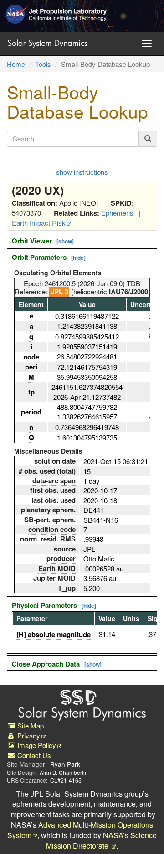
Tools (43, 64)
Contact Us (33, 755)
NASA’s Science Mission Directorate (101, 840)
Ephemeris (117, 212)
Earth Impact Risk (39, 222)
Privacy (27, 735)
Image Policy (35, 745)
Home (16, 64)
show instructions (82, 172)
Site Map (29, 725)
